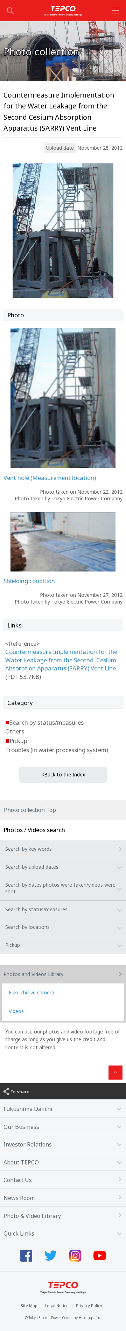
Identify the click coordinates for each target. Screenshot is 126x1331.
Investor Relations (28, 1144)
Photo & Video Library (32, 1216)
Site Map (29, 1305)
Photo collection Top (30, 810)
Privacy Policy (89, 1305)
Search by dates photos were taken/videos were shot (60, 888)
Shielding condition (29, 581)
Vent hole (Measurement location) (50, 478)
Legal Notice (57, 1305)
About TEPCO (21, 1162)
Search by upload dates (31, 866)
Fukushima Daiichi (28, 1109)
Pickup (12, 945)
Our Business (21, 1127)
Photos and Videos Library (33, 974)
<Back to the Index (63, 774)
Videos (16, 1011)
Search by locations (27, 927)
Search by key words (28, 848)
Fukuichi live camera (31, 992)
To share (20, 1092)
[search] (10, 10)
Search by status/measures (36, 909)
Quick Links (19, 1233)
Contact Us (18, 1180)
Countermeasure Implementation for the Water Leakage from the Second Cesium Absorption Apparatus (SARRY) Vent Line (61, 660)
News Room (19, 1198)
